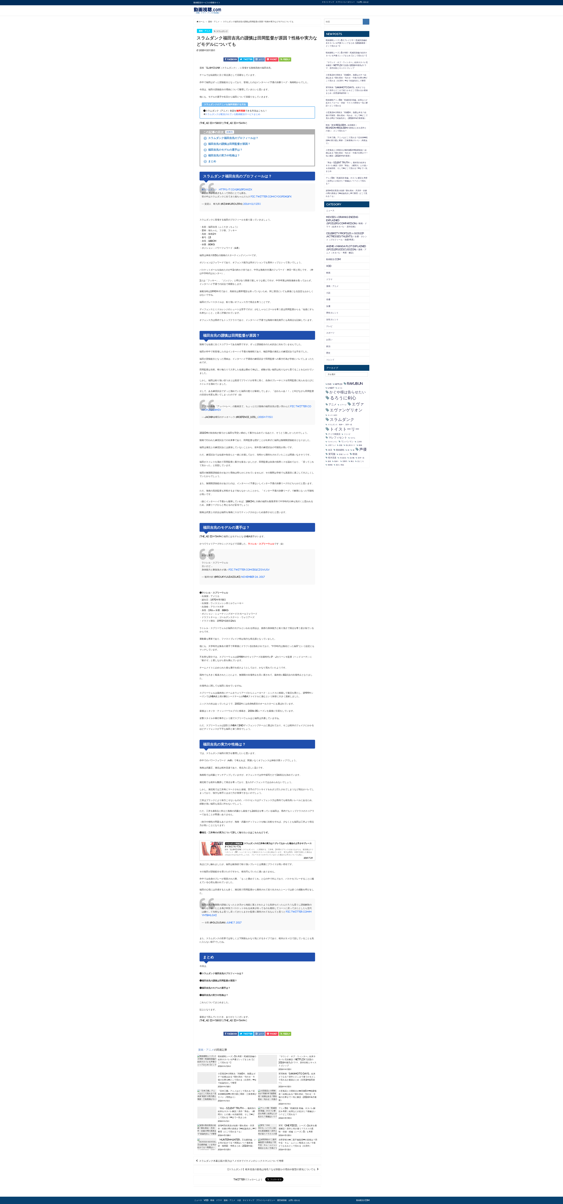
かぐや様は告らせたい (347, 392)
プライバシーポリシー (346, 2)
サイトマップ (328, 2)
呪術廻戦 (340, 450)
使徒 (340, 445)
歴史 (328, 353)
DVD (329, 384)
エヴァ (358, 404)
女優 (328, 306)
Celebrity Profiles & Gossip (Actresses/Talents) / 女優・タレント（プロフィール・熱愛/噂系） (346, 236)
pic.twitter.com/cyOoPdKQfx (271, 196)
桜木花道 (332, 458)
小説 (328, 293)
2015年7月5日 (265, 417)
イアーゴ (343, 405)
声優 (363, 449)
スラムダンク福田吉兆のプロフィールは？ (231, 138)
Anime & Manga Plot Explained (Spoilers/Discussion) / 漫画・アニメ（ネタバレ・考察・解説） (346, 249)
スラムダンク (222, 31)
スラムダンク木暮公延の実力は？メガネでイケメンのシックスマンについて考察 (241, 1161)
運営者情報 (282, 1200)
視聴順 (330, 465)
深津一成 (361, 458)
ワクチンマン (332, 442)
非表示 (229, 132)
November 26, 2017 (253, 577)
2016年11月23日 (252, 204)
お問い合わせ (363, 2)
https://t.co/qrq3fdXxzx (235, 189)
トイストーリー (344, 429)
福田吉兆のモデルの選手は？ (224, 149)
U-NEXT (331, 388)
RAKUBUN (355, 383)
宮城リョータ (344, 454)
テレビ (329, 326)
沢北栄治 (343, 458)
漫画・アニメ (204, 31)
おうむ (340, 388)
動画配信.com (333, 259)
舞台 (352, 461)
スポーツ (330, 333)
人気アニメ (332, 445)
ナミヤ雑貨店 (334, 434)
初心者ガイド (350, 445)
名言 (330, 450)
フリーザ (347, 434)
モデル (352, 438)
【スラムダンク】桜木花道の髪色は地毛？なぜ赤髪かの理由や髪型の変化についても (271, 1169)
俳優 (328, 299)
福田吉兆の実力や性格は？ (222, 155)
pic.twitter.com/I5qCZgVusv (249, 570)
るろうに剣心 (343, 398)
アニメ (332, 404)
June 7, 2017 (233, 922)
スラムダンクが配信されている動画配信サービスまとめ (232, 114)
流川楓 (352, 458)
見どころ (360, 461)
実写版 (331, 454)
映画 (328, 273)
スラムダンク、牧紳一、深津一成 (340, 424)
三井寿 (359, 442)
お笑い (329, 340)
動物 (360, 445)
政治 (328, 346)
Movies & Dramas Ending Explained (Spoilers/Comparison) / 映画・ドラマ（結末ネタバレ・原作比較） (346, 222)
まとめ (210, 161)
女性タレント (332, 319)
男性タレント (332, 313)
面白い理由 (340, 465)
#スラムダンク (209, 189)
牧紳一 (336, 461)
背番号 (344, 461)
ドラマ (329, 279)
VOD (328, 266)
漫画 (329, 461)
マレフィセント (338, 437)
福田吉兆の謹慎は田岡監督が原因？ (227, 144)
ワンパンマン (347, 441)
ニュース (330, 210)
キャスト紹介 (332, 415)
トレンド (330, 360)
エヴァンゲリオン (346, 410)
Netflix (338, 384)
